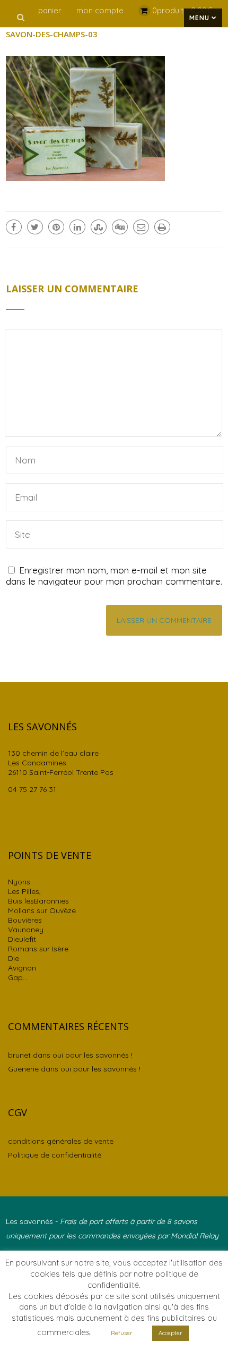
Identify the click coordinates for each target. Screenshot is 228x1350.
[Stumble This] (99, 227)
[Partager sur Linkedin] (77, 227)
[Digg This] (120, 227)
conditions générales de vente (60, 1141)
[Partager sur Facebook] (14, 227)
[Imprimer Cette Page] (162, 227)
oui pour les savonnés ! (92, 1055)
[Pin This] (56, 227)
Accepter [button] (170, 1333)
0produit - (182, 10)
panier (50, 10)
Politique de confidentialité (54, 1155)
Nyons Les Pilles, (24, 886)
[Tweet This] (35, 227)
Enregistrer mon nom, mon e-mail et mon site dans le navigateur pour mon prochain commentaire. (114, 575)
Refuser (122, 1333)
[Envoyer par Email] (141, 227)
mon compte (100, 10)
